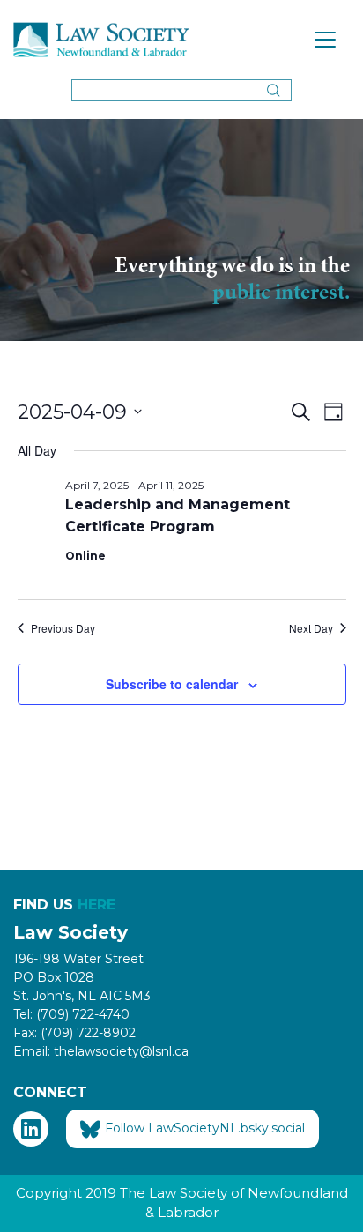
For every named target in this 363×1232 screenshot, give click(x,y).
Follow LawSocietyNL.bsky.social (205, 1128)
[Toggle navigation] (325, 39)
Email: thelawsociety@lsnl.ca (101, 1051)
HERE (96, 904)
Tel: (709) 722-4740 (71, 1014)
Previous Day (63, 628)
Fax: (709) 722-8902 (74, 1033)
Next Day (311, 628)
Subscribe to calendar (172, 684)
